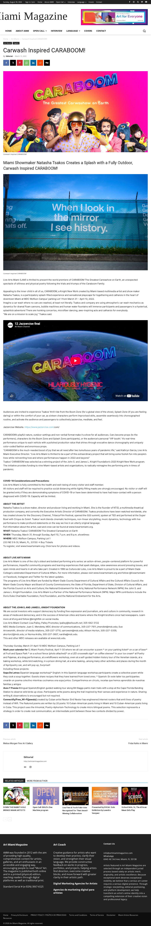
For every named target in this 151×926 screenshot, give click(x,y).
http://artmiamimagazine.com (35, 761)
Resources (7, 918)
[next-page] (10, 819)
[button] (144, 30)
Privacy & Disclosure (19, 915)
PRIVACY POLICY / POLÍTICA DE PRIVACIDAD (48, 915)
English (16, 43)
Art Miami (15, 39)
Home (5, 39)
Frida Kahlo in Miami (138, 743)
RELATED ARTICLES (14, 781)
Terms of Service (97, 915)
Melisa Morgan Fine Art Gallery (18, 743)
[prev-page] (5, 819)
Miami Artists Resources (128, 915)
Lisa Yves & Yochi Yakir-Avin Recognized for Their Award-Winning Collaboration (75, 810)
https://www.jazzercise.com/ (39, 427)
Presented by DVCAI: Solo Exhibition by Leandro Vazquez (103, 810)
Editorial (9, 56)
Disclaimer (111, 915)
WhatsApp (109, 856)
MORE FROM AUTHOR (37, 781)
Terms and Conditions (78, 915)
